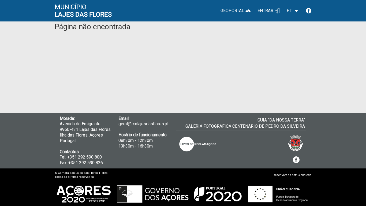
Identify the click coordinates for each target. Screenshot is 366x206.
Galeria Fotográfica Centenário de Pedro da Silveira (245, 126)
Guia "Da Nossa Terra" (281, 120)
